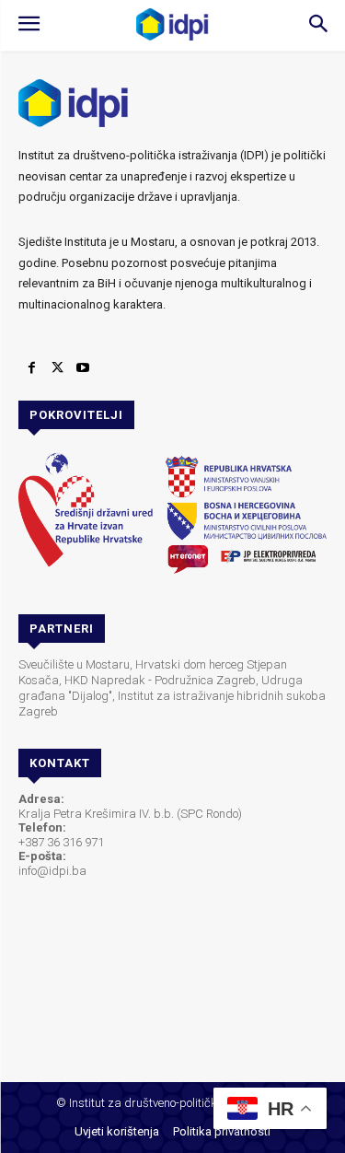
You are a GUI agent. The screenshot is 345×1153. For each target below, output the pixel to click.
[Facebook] (31, 368)
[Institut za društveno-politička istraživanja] (173, 24)
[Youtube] (83, 368)
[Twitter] (57, 368)
